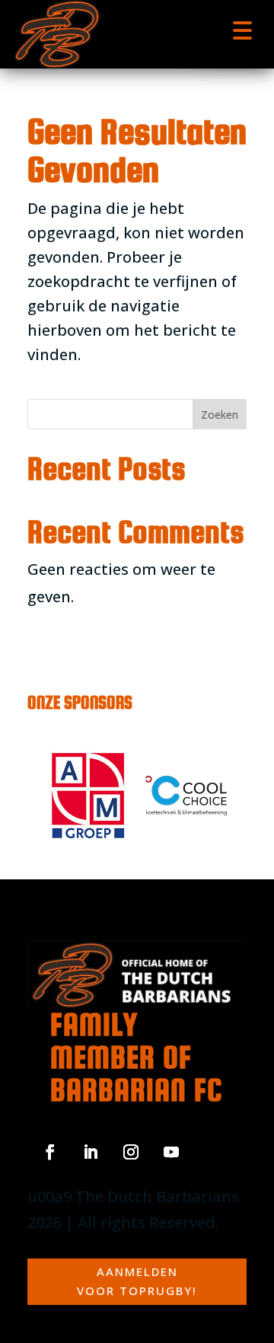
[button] (242, 28)
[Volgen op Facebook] (50, 1152)
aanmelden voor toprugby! (137, 1281)
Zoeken (219, 414)
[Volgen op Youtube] (171, 1152)
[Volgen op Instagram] (131, 1152)
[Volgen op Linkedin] (90, 1152)
